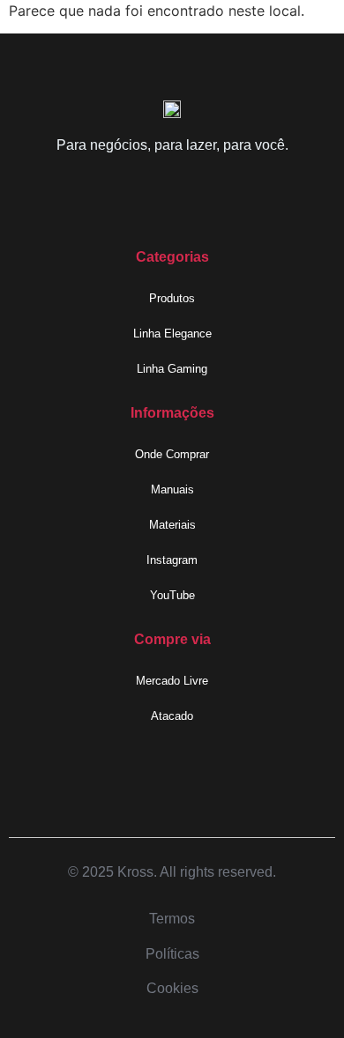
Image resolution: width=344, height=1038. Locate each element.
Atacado (172, 716)
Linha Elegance (172, 333)
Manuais (172, 489)
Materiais (172, 524)
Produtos (172, 298)
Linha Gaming (172, 368)
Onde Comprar (172, 454)
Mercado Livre (172, 680)
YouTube (172, 595)
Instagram (172, 560)
